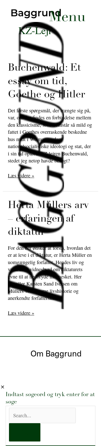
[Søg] (24, 432)
